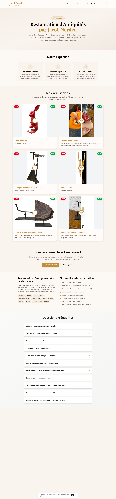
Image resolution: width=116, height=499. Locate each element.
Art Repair (78, 3)
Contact (86, 3)
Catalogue (70, 3)
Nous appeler (67, 265)
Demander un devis (51, 265)
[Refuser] (76, 495)
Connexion (102, 3)
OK (72, 495)
